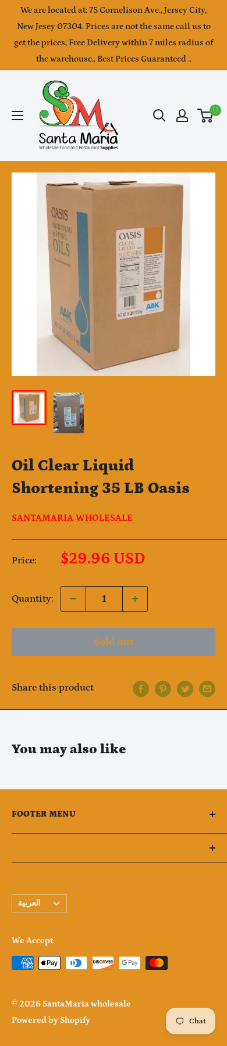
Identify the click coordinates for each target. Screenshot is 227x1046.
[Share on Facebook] (141, 688)
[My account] (182, 115)
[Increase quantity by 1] (135, 599)
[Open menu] (17, 115)
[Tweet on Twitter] (185, 688)
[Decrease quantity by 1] (73, 599)
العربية (29, 903)
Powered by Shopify (51, 1020)
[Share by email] (207, 688)
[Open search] (159, 115)
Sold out (113, 642)
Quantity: (33, 599)
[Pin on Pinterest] (163, 688)
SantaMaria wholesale (72, 518)
